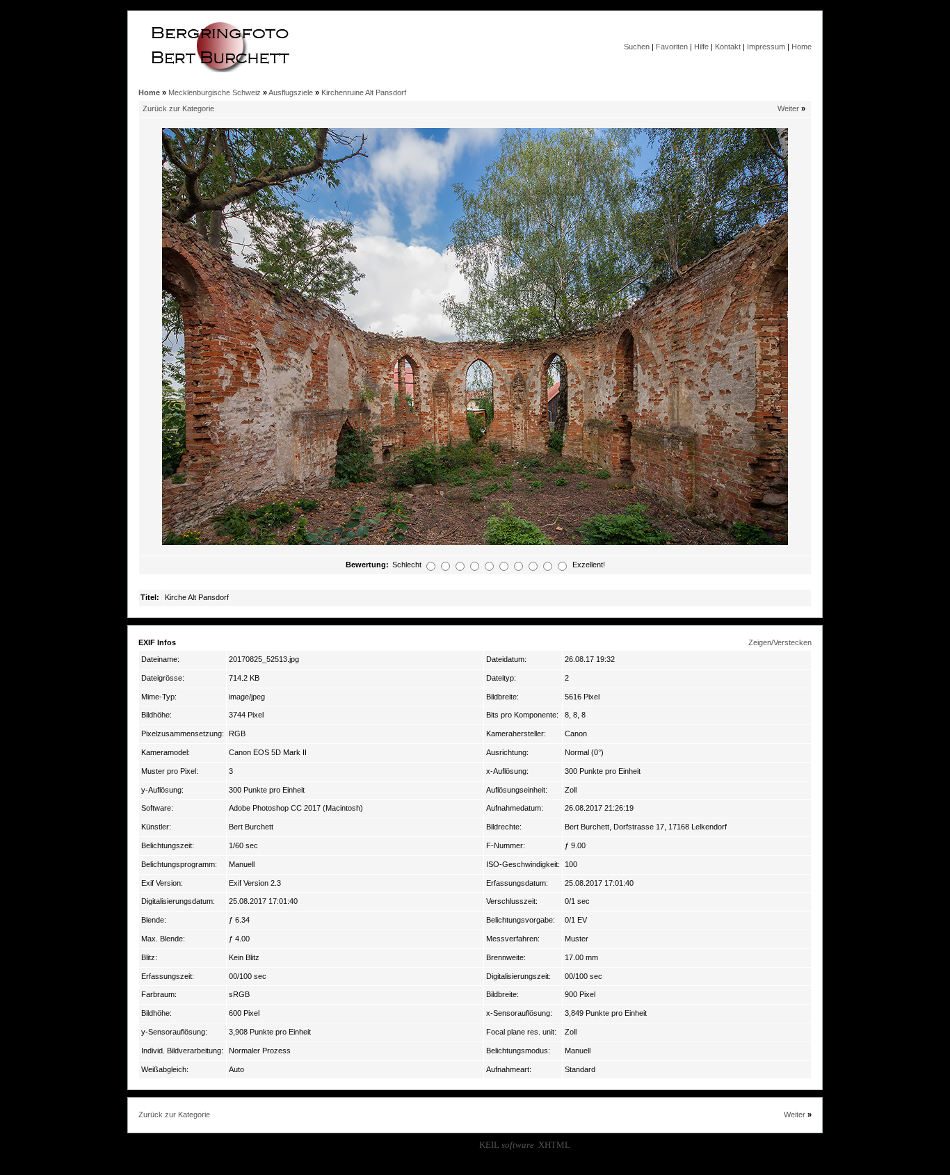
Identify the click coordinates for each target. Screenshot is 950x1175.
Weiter (788, 108)
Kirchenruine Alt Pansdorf (363, 92)
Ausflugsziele (290, 92)
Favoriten (672, 46)
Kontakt (728, 46)
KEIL (506, 1145)
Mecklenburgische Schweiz (214, 92)
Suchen (637, 46)
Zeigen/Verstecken (780, 642)
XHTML (554, 1145)
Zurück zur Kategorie (178, 108)
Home (801, 46)
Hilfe (701, 46)
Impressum (766, 46)
